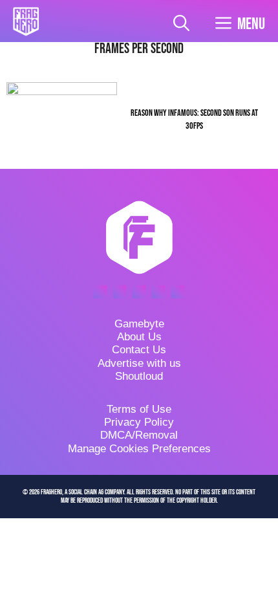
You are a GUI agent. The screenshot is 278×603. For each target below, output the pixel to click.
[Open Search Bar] (181, 24)
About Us (139, 337)
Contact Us (139, 350)
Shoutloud (139, 376)
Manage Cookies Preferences (139, 449)
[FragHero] (25, 21)
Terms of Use (139, 409)
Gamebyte (139, 324)
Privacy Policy (139, 422)
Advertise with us (139, 363)
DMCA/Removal (139, 435)
